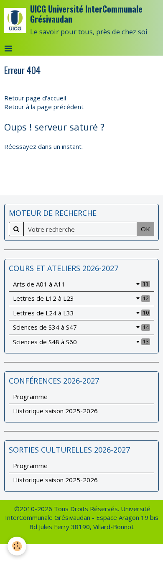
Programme (30, 396)
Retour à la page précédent (44, 106)
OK (145, 229)
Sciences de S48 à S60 (81, 342)
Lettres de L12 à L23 (81, 298)
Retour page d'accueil (35, 98)
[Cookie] (17, 546)
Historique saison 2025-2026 (55, 411)
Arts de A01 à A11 (81, 284)
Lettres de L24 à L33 (81, 313)
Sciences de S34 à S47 (81, 327)
